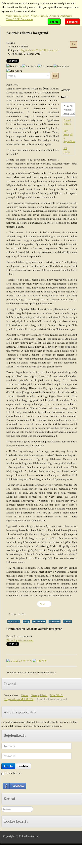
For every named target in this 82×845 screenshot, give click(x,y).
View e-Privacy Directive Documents (51, 15)
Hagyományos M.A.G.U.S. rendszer (39, 50)
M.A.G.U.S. (13, 621)
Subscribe (26, 660)
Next (43, 604)
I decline (72, 21)
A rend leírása (67, 121)
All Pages (66, 150)
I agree (54, 21)
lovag (26, 621)
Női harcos (54, 621)
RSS (43, 660)
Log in (8, 766)
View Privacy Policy (17, 15)
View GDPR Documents (19, 19)
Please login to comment (19, 640)
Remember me (12, 773)
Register (23, 766)
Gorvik (67, 621)
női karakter (39, 621)
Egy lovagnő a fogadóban (69, 136)
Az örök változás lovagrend (69, 109)
